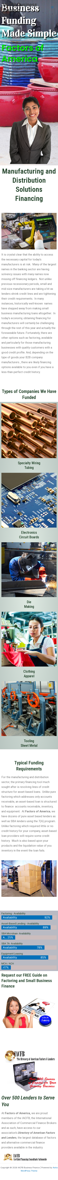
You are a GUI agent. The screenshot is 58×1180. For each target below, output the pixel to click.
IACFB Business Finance (20, 7)
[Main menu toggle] (52, 7)
